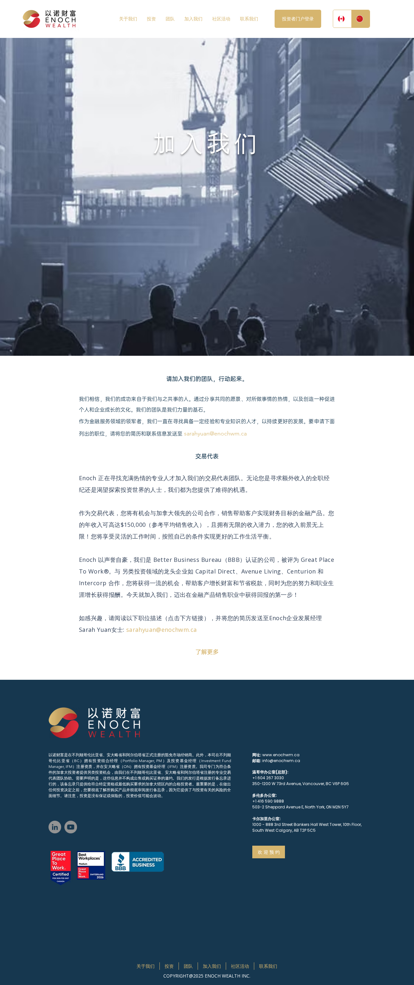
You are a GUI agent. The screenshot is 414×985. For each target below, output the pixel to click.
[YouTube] (70, 827)
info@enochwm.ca (281, 760)
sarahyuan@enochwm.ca (215, 433)
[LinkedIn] (55, 827)
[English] (342, 19)
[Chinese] (360, 19)
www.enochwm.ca (281, 755)
